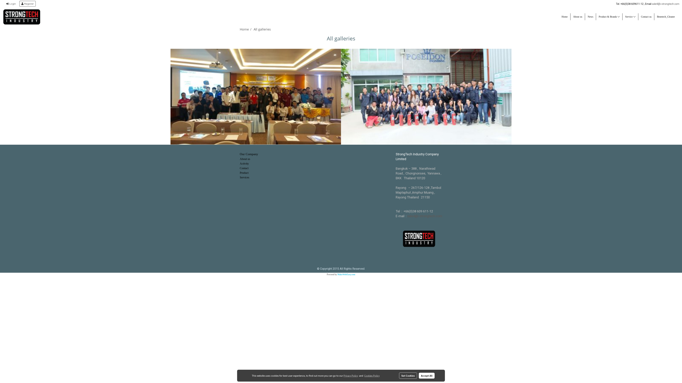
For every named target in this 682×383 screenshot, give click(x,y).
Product (244, 172)
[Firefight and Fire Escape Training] (426, 97)
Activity (244, 163)
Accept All (426, 375)
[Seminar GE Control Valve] (255, 97)
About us (577, 16)
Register (28, 3)
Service (629, 16)
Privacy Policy (350, 375)
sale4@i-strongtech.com (665, 3)
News (590, 16)
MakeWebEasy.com (346, 274)
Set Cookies (408, 375)
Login (12, 3)
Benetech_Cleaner (666, 16)
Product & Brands (608, 16)
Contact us (646, 16)
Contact (244, 168)
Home (565, 16)
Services (244, 177)
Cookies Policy (372, 375)
